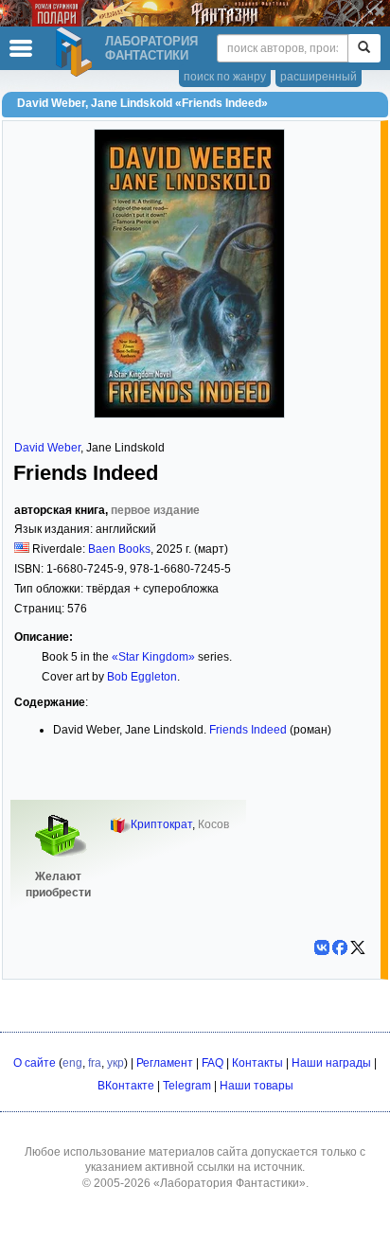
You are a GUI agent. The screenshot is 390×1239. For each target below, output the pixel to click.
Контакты (257, 1063)
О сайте (34, 1063)
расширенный (318, 76)
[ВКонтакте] (321, 947)
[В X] (357, 947)
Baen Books (119, 549)
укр (115, 1063)
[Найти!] (364, 48)
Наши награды (331, 1063)
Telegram (187, 1085)
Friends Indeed (248, 729)
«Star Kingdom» (153, 657)
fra (94, 1063)
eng (72, 1063)
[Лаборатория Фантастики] (77, 52)
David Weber (47, 447)
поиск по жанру (225, 76)
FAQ (212, 1063)
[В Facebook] (339, 947)
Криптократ (161, 824)
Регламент (164, 1063)
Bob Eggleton (142, 676)
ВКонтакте (126, 1085)
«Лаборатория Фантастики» (229, 1183)
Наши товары (256, 1085)
